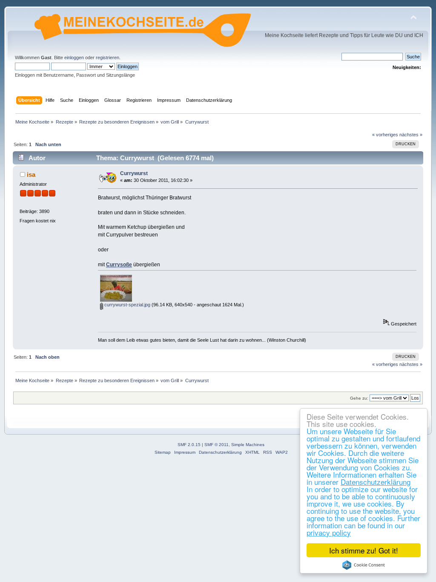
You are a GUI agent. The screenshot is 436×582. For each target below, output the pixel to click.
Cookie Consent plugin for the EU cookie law (363, 565)
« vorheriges (385, 134)
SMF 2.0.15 (189, 444)
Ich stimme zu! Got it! (363, 550)
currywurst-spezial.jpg (126, 304)
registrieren (107, 57)
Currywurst (134, 173)
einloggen (74, 57)
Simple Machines (247, 444)
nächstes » (410, 134)
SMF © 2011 (216, 444)
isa (31, 174)
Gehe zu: (359, 398)
